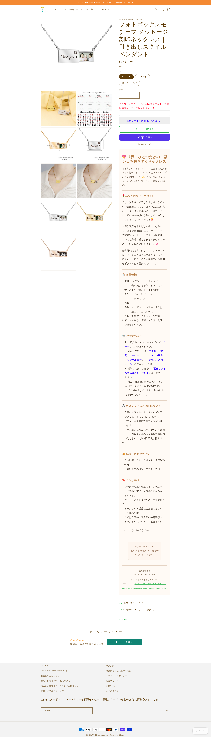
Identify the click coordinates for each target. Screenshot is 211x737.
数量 (121, 90)
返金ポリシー (112, 681)
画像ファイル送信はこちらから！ (144, 120)
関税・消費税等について (52, 691)
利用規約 (110, 666)
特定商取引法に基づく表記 (118, 671)
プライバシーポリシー (116, 676)
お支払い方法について (51, 676)
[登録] (89, 710)
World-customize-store (100, 735)
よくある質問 (112, 691)
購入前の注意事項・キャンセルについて (60, 686)
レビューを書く (124, 642)
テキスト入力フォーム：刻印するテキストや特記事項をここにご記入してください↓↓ (144, 106)
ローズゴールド (129, 83)
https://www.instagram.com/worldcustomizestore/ (144, 589)
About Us (45, 666)
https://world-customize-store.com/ (150, 583)
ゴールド (142, 77)
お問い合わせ (112, 686)
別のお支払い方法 (145, 144)
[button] (70, 10)
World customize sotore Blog (54, 671)
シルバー (126, 77)
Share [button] (124, 619)
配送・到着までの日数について (55, 681)
